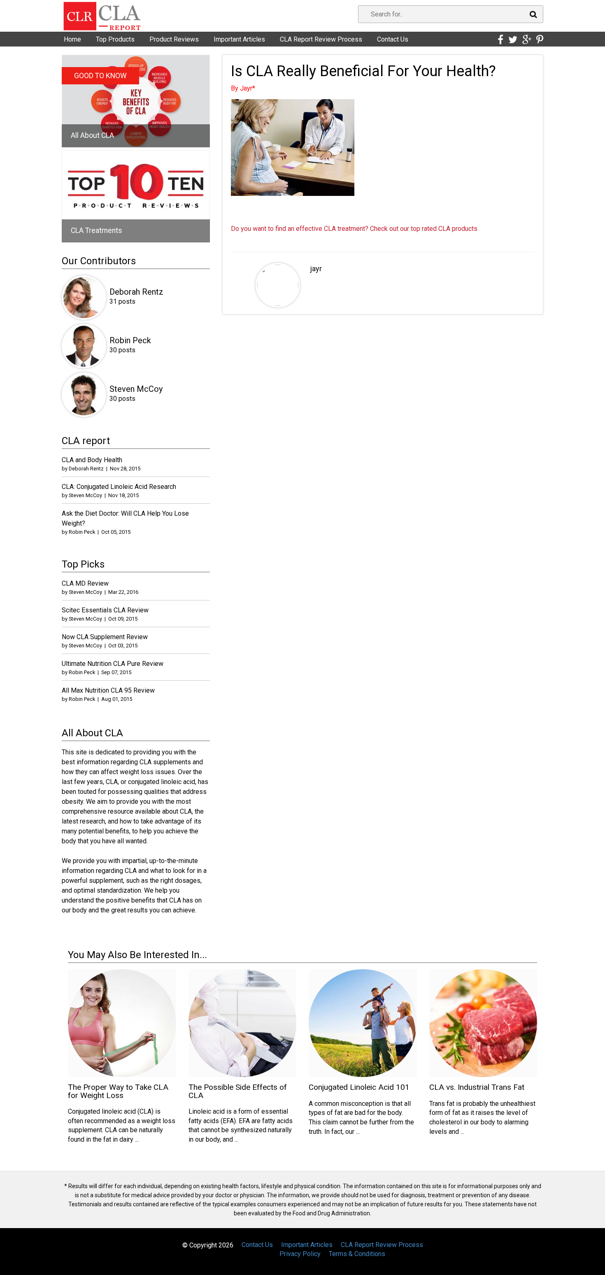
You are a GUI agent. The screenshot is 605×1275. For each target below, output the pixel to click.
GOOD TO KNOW (100, 76)
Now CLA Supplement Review (105, 637)
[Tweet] (512, 40)
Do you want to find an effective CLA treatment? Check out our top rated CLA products (354, 229)
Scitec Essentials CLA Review (105, 610)
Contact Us (392, 39)
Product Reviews (174, 39)
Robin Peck (130, 340)
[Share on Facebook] (500, 40)
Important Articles (239, 39)
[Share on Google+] (526, 40)
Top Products (115, 39)
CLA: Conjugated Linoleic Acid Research (119, 487)
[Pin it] (539, 40)
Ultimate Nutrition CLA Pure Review (112, 664)
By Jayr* (243, 88)
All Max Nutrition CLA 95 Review (108, 690)
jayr (316, 268)
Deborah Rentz (136, 292)
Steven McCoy (136, 389)
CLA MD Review (85, 583)
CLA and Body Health (92, 460)
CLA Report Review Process (321, 39)
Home (72, 39)
